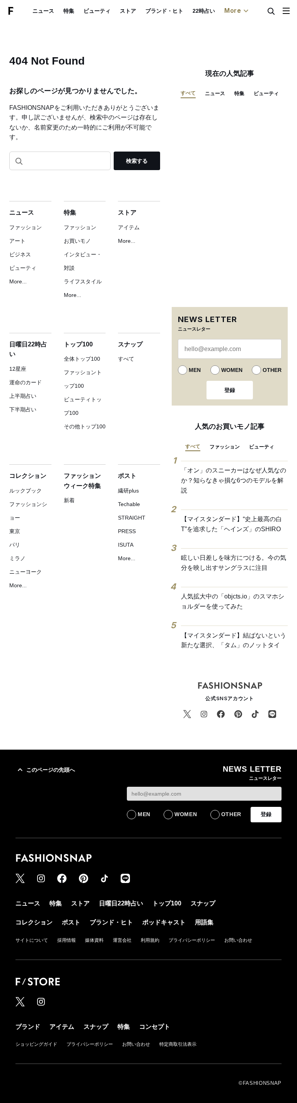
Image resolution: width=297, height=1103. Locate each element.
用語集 (204, 922)
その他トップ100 (85, 426)
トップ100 (78, 344)
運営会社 (122, 940)
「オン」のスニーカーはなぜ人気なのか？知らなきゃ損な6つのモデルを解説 (233, 480)
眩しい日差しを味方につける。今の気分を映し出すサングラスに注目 (233, 562)
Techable (129, 504)
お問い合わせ (238, 940)
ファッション (25, 227)
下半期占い (22, 409)
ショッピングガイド (36, 1044)
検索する (137, 161)
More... (18, 281)
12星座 (17, 369)
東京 (14, 531)
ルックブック (25, 491)
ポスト (127, 475)
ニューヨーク (25, 572)
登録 (229, 390)
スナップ (130, 344)
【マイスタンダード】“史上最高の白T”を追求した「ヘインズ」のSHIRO (231, 524)
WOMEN (231, 370)
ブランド (27, 1026)
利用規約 (150, 940)
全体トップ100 (82, 359)
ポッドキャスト (164, 922)
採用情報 (66, 940)
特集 (68, 11)
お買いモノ (77, 241)
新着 (69, 500)
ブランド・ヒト (164, 11)
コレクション (27, 475)
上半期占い (22, 396)
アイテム (129, 227)
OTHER (272, 370)
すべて (126, 359)
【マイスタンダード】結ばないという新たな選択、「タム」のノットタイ (233, 640)
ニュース (43, 11)
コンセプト (154, 1026)
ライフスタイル (83, 281)
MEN (195, 370)
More (232, 10)
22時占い (204, 11)
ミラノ (17, 558)
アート (17, 241)
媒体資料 (94, 940)
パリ (14, 545)
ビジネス (20, 254)
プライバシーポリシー (192, 940)
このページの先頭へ (50, 770)
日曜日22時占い (121, 903)
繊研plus (128, 491)
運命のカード (25, 382)
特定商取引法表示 (177, 1044)
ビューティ (97, 11)
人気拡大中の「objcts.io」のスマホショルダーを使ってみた (232, 601)
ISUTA (125, 545)
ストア (128, 11)
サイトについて (31, 940)
